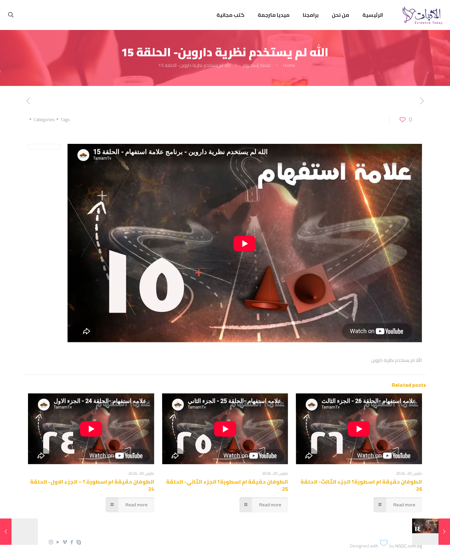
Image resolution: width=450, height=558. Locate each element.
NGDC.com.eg (408, 546)
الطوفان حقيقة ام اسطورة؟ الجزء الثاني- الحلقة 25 (227, 485)
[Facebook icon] (71, 542)
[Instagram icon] (50, 542)
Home (289, 65)
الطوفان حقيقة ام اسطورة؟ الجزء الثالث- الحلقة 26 (361, 485)
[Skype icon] (78, 542)
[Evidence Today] (421, 15)
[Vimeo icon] (64, 542)
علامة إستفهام (257, 65)
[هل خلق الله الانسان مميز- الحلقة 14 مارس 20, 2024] (444, 531)
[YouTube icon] (57, 542)
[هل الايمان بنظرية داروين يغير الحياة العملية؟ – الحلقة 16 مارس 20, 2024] (6, 531)
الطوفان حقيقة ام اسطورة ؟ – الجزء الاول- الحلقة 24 (92, 485)
